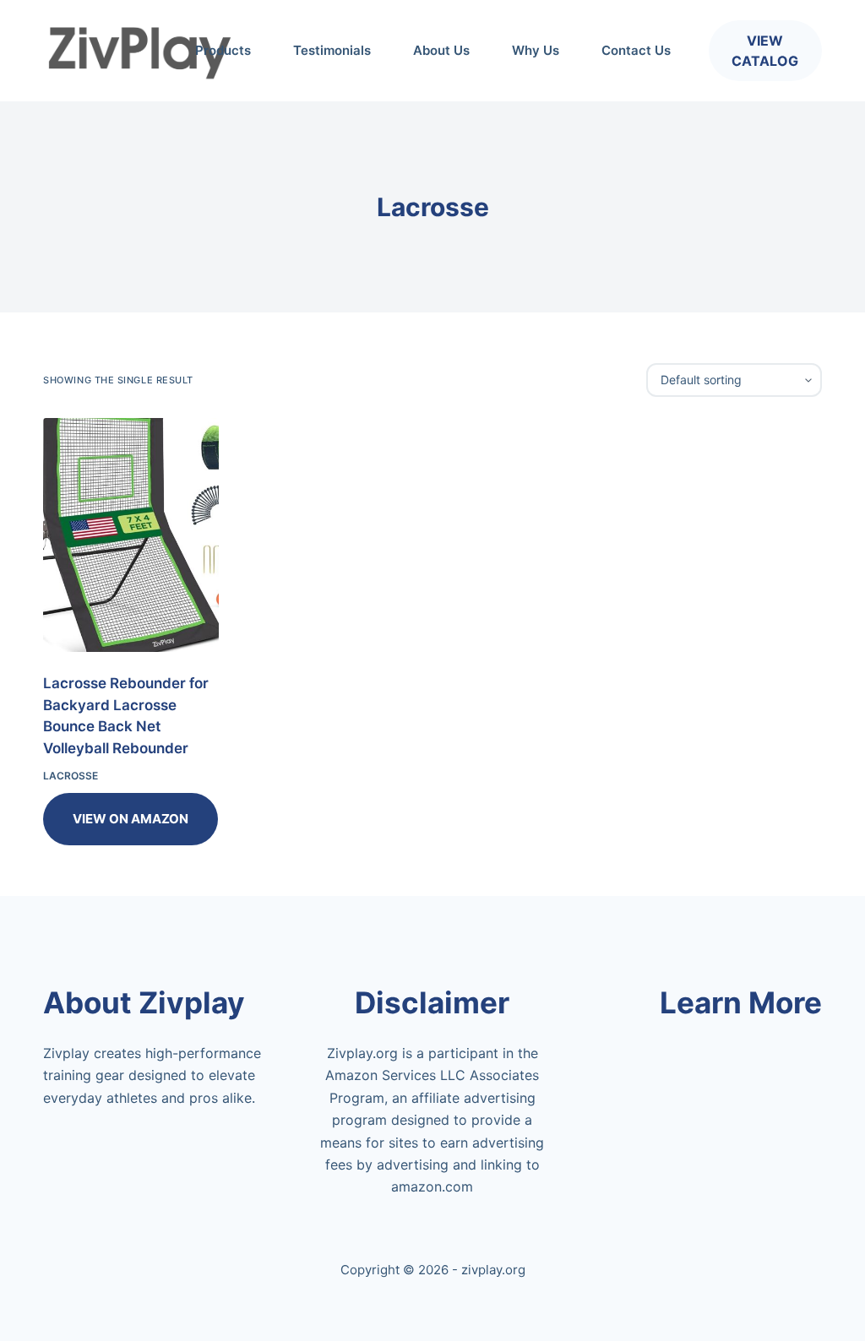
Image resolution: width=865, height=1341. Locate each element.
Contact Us (636, 50)
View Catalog (765, 50)
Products (223, 50)
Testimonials (332, 50)
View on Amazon (130, 819)
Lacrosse (70, 775)
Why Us (535, 50)
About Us (441, 50)
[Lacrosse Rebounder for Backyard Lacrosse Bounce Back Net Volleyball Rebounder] (131, 535)
